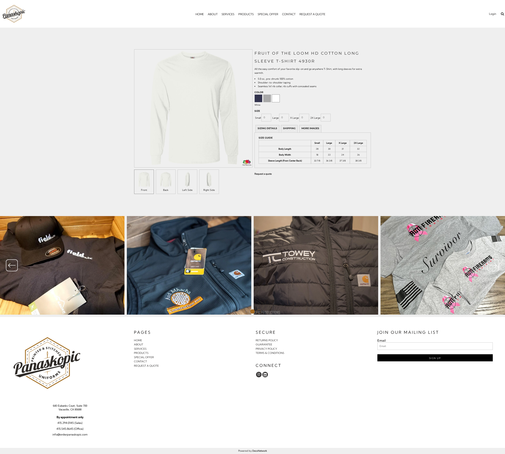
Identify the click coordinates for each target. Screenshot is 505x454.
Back (165, 189)
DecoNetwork (259, 450)
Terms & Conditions (270, 352)
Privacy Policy (266, 348)
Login (492, 14)
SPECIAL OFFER (144, 357)
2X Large (315, 117)
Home (138, 340)
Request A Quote (146, 365)
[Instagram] (259, 374)
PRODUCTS (141, 352)
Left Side (187, 189)
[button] (502, 14)
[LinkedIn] (265, 374)
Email (381, 340)
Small (258, 117)
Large (275, 117)
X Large (294, 117)
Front (144, 189)
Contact (140, 361)
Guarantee (264, 344)
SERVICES (140, 348)
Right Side (209, 189)
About (138, 344)
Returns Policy (267, 340)
